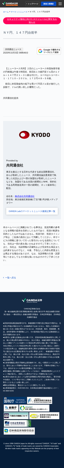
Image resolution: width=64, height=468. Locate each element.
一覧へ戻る (10, 277)
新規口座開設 (48, 4)
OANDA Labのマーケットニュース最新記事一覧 (32, 211)
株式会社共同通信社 (24, 196)
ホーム (6, 12)
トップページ (33, 4)
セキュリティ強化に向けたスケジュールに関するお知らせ (32, 20)
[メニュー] (60, 3)
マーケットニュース (19, 12)
